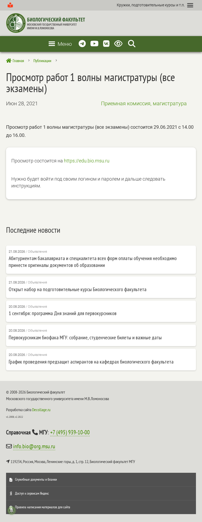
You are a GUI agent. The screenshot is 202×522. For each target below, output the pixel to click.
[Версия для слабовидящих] (119, 44)
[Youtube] (94, 44)
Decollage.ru (41, 409)
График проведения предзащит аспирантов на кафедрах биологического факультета (91, 361)
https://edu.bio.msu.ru (86, 160)
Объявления (37, 251)
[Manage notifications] (11, 510)
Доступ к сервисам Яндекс (32, 493)
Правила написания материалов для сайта (42, 507)
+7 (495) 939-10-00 (70, 432)
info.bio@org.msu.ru (34, 446)
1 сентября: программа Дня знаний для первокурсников (63, 313)
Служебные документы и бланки (36, 479)
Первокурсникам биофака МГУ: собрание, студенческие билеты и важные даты (85, 337)
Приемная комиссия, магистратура (144, 103)
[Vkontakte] (106, 44)
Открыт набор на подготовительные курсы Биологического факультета (78, 289)
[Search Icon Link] (131, 44)
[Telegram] (82, 44)
